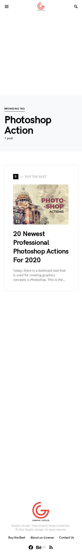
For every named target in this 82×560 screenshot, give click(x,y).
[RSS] (51, 547)
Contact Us (66, 537)
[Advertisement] (41, 54)
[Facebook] (31, 547)
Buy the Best (16, 537)
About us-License (42, 537)
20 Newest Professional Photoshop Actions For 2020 (40, 247)
